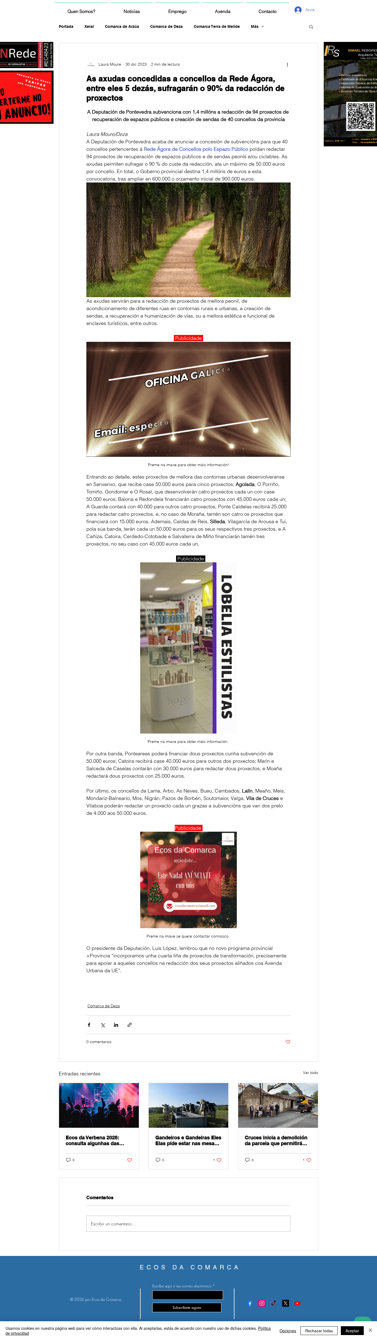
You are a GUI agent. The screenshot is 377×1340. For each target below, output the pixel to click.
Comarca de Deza (166, 26)
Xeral (89, 26)
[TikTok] (273, 1303)
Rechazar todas (319, 1330)
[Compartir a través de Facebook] (89, 1024)
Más (255, 26)
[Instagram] (261, 1303)
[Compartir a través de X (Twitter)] (102, 1024)
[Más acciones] (287, 64)
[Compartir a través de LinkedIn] (116, 1024)
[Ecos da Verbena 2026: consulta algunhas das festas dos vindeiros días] (99, 1105)
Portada (66, 26)
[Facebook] (249, 1303)
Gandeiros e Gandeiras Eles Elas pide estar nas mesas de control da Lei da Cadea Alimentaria (188, 1140)
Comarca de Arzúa (122, 26)
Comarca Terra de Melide (217, 26)
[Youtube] (297, 1303)
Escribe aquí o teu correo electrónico (181, 1286)
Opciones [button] (288, 1330)
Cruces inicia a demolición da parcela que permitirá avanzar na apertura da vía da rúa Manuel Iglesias (276, 1140)
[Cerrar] (370, 1331)
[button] (311, 26)
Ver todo (310, 1072)
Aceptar (352, 1330)
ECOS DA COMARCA (190, 1267)
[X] (285, 1303)
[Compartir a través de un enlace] (129, 1024)
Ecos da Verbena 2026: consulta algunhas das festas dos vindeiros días (95, 1140)
